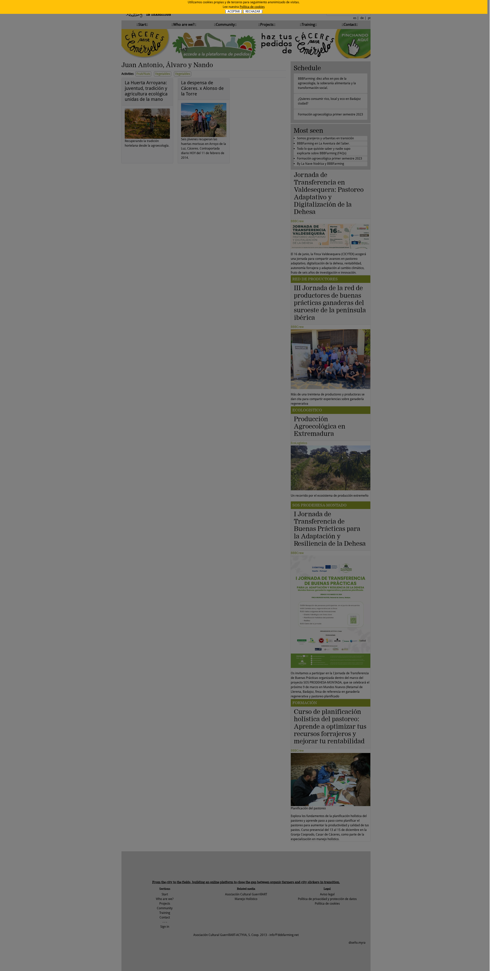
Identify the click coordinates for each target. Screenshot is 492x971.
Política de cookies (252, 7)
